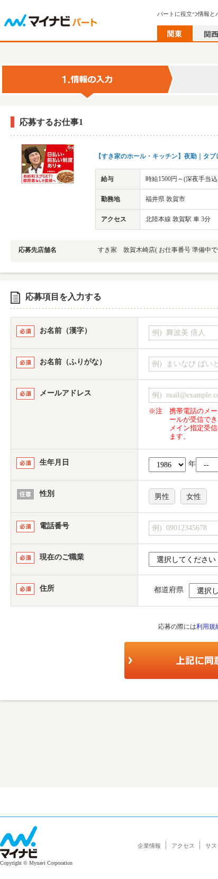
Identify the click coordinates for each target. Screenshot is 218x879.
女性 (193, 497)
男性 (162, 497)
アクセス (183, 845)
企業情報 (149, 845)
